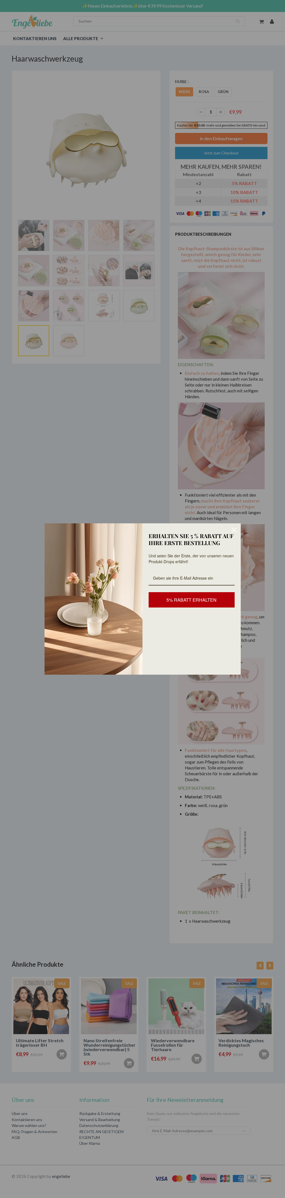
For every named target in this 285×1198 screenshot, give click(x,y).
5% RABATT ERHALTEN (191, 600)
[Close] (234, 530)
